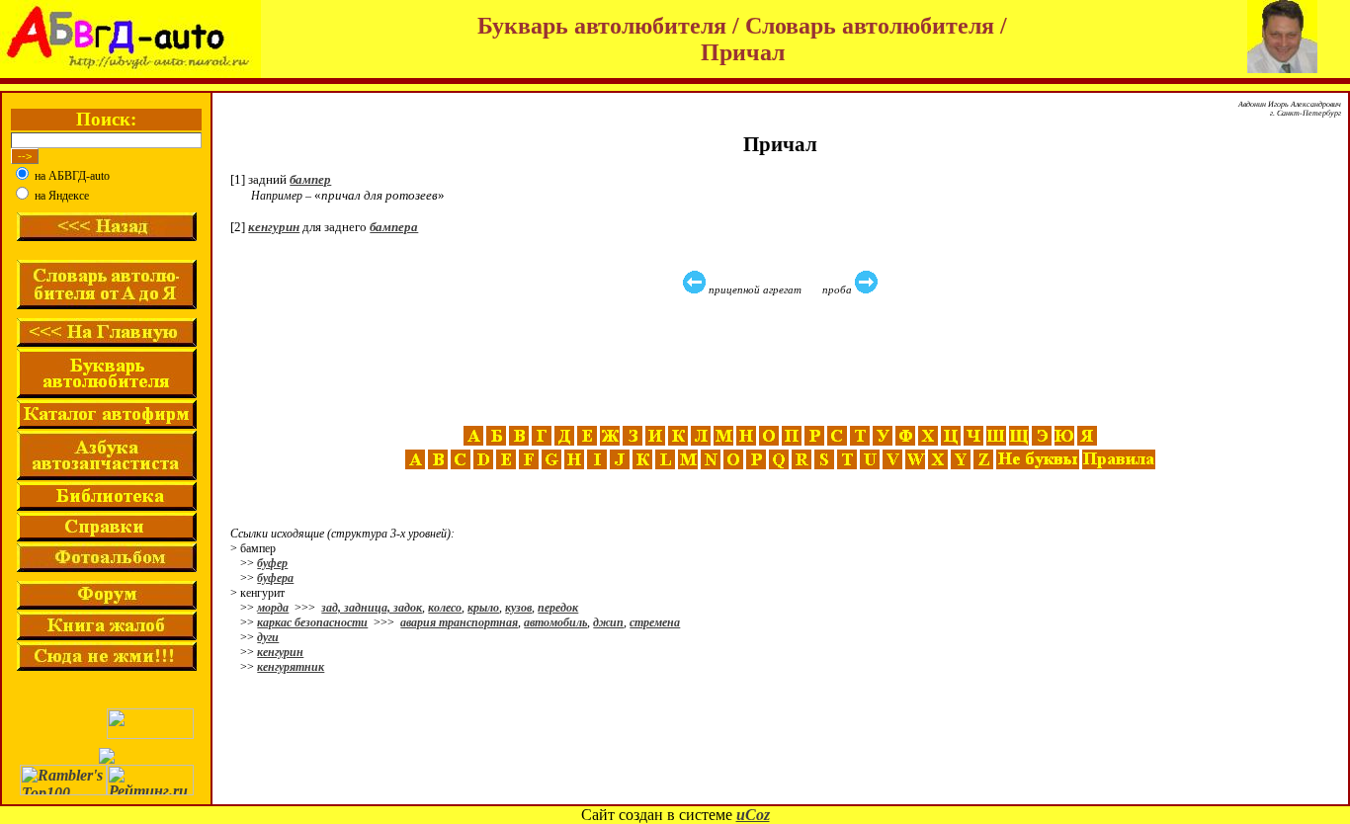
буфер (272, 563)
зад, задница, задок (371, 608)
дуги (268, 637)
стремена (655, 622)
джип (608, 622)
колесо (445, 608)
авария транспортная (459, 622)
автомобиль (555, 622)
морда (273, 608)
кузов (518, 608)
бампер (310, 179)
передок (558, 608)
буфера (275, 578)
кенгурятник (290, 667)
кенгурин (273, 226)
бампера (394, 226)
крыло (483, 608)
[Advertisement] (782, 360)
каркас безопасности (312, 622)
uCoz (753, 814)
